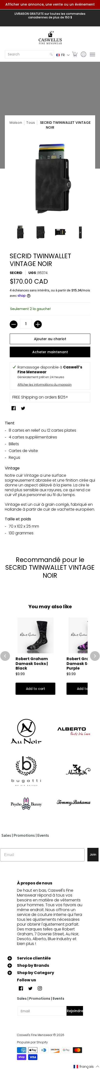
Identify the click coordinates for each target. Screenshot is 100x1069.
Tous (30, 122)
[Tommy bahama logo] (73, 802)
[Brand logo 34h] (73, 771)
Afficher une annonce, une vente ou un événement (50, 4)
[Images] (26, 771)
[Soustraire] (13, 324)
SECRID (16, 272)
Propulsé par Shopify (32, 1042)
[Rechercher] (51, 54)
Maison (15, 122)
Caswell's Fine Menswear (34, 1035)
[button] (63, 54)
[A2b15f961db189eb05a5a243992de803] (73, 731)
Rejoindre (75, 1010)
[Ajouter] (38, 324)
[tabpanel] (50, 479)
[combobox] (27, 54)
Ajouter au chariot (50, 338)
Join (93, 854)
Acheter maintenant (50, 352)
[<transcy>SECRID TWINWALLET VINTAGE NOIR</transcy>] (19, 232)
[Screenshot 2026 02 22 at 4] (26, 803)
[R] (26, 731)
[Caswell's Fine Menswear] (50, 38)
